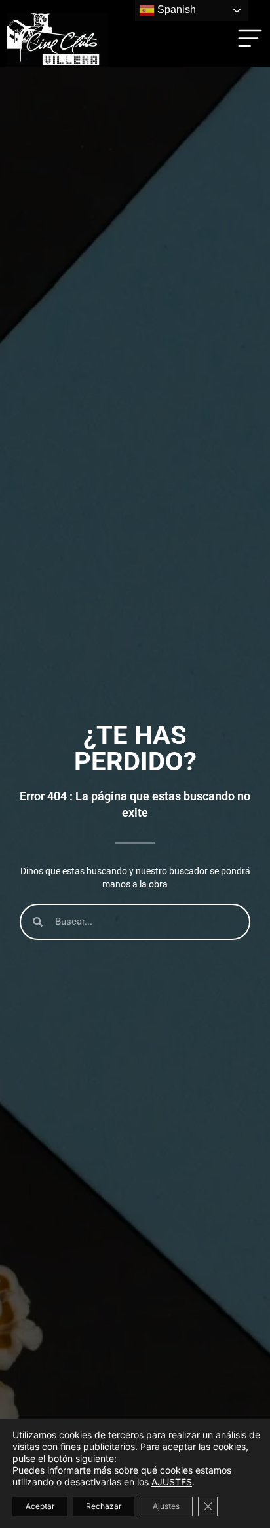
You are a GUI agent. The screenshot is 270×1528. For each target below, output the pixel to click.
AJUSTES (171, 1481)
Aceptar (40, 1506)
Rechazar (103, 1506)
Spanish (175, 9)
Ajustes (166, 1506)
